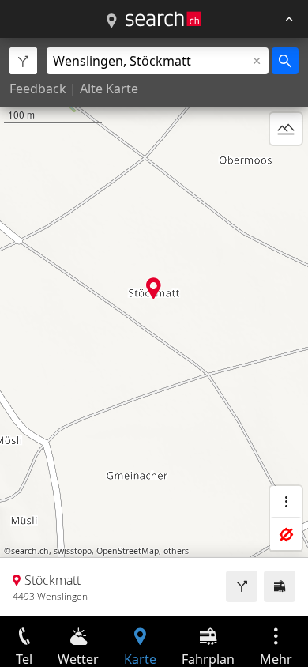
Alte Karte (109, 88)
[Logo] (163, 19)
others (176, 550)
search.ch (30, 550)
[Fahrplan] (279, 586)
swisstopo (73, 550)
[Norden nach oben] (286, 167)
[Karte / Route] (111, 21)
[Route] (241, 586)
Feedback (37, 88)
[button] (153, 288)
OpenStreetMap (127, 550)
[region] (154, 327)
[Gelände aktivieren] (286, 129)
